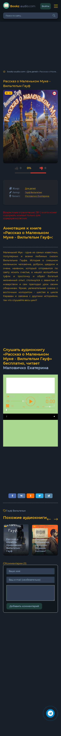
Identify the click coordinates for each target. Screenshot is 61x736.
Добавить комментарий (24, 606)
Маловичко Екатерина (37, 196)
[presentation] (49, 518)
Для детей (30, 188)
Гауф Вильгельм (33, 192)
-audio (22, 6)
